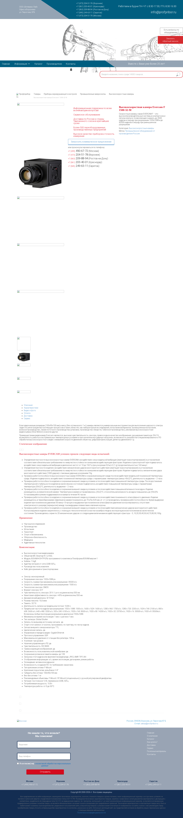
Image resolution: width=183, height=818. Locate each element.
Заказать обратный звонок (170, 39)
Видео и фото (30, 410)
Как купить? (152, 742)
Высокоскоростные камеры (121, 94)
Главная (6, 64)
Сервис (27, 418)
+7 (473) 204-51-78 (84, 3)
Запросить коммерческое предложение (91, 141)
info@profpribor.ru (163, 12)
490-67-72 (78, 150)
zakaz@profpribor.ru (149, 724)
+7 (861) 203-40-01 (84, 6)
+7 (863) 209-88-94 (84, 9)
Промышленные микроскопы (93, 94)
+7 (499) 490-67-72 (30, 784)
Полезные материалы (156, 751)
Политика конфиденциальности (91, 813)
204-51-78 (78, 154)
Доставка (28, 416)
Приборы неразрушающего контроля (60, 94)
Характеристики (31, 408)
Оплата (27, 413)
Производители (54, 64)
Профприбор (24, 94)
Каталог (39, 64)
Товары (37, 94)
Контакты (70, 64)
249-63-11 (78, 165)
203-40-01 (78, 162)
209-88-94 (78, 158)
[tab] (94, 405)
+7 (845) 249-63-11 (84, 13)
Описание (28, 405)
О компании (152, 736)
